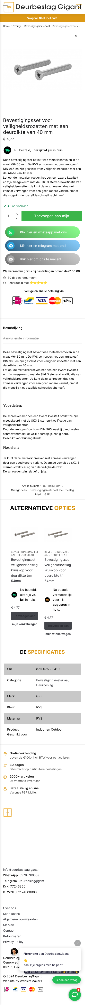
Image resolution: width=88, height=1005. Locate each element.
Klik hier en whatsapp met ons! (44, 232)
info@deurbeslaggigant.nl (21, 870)
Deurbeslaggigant (31, 881)
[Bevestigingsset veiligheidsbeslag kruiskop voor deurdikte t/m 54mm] (24, 534)
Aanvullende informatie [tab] (21, 338)
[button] (76, 36)
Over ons (9, 908)
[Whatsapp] (11, 232)
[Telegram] (11, 245)
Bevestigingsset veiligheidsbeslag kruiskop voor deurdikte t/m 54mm (24, 570)
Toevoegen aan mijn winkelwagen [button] (24, 617)
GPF (47, 494)
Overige (16, 26)
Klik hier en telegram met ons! (43, 246)
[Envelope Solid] (11, 259)
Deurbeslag (66, 490)
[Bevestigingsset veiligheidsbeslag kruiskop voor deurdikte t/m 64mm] (58, 534)
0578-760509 (29, 875)
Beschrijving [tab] (13, 328)
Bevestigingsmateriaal (37, 26)
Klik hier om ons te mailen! (40, 259)
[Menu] (9, 7)
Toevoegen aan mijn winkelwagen (51, 217)
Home (6, 26)
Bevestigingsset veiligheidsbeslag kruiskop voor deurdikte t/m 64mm (57, 570)
